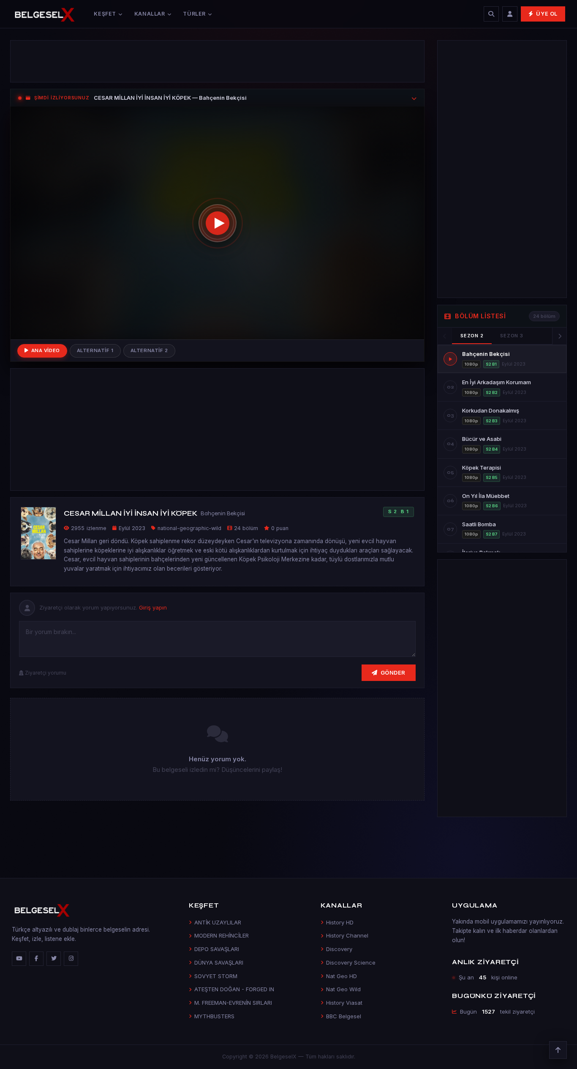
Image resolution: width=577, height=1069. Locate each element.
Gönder (393, 672)
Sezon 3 (511, 336)
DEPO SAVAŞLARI (216, 949)
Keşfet (105, 14)
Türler (194, 14)
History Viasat (344, 1002)
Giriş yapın (153, 607)
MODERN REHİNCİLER (221, 935)
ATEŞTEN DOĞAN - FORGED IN (234, 989)
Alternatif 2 (149, 350)
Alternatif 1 (95, 350)
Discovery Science (351, 962)
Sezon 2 (471, 336)
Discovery (339, 949)
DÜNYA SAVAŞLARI (218, 962)
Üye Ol (547, 14)
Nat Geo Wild (343, 989)
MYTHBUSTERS (214, 1016)
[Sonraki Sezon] (559, 336)
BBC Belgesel (343, 1016)
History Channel (347, 935)
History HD (340, 922)
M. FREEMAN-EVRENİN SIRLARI (233, 1002)
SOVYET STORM (215, 976)
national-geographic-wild (189, 528)
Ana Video (45, 350)
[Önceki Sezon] (445, 336)
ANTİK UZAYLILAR (217, 922)
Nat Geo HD (341, 976)
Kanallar (149, 14)
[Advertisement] (217, 61)
